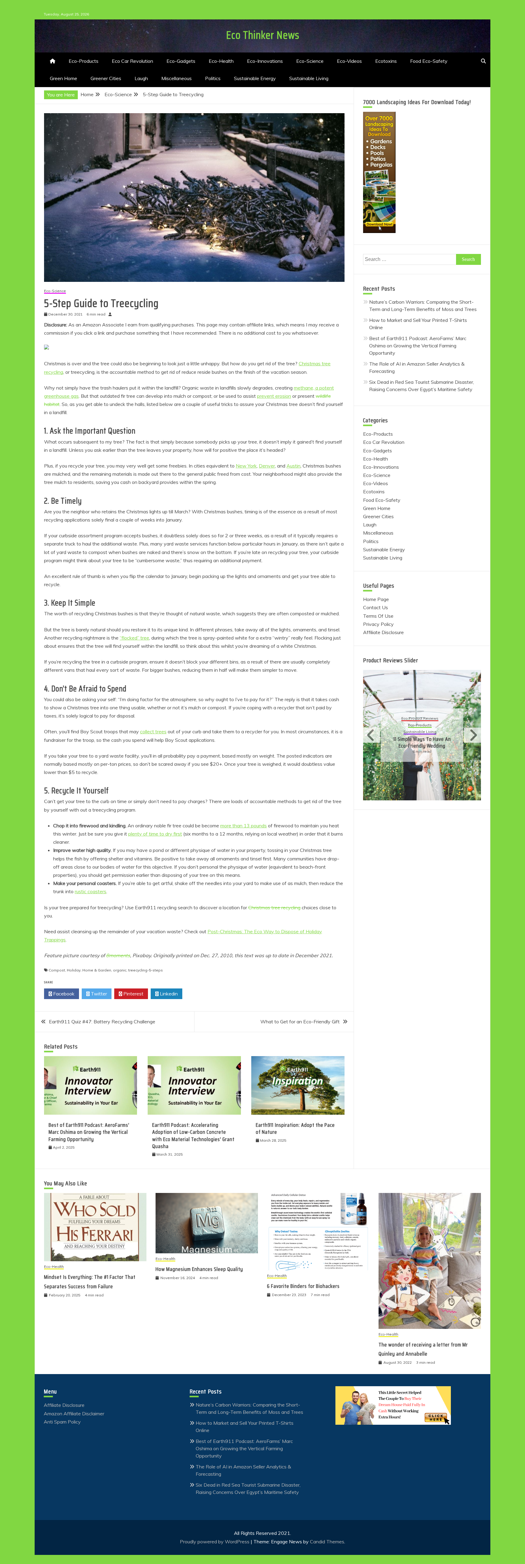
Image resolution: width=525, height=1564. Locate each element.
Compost (57, 970)
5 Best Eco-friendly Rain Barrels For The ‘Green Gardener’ (422, 739)
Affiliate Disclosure (383, 632)
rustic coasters (90, 891)
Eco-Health (221, 61)
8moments (118, 955)
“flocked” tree (134, 638)
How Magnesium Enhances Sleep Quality (199, 1269)
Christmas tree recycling (274, 907)
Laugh (141, 78)
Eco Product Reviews (419, 719)
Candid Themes (327, 1542)
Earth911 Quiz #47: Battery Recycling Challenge (102, 1021)
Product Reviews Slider (390, 660)
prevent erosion (274, 396)
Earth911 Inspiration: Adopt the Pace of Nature (295, 1128)
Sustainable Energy (255, 78)
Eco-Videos (349, 61)
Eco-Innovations (265, 61)
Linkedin (168, 994)
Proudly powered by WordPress (215, 1542)
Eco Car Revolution (132, 61)
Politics (213, 78)
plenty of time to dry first (155, 834)
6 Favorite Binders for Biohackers (303, 1286)
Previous (371, 735)
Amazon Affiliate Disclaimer (74, 1413)
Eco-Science (310, 61)
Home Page (376, 599)
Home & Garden (96, 970)
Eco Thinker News (262, 35)
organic (119, 970)
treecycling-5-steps (145, 970)
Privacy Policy (378, 624)
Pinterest (132, 994)
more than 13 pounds (243, 826)
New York (246, 466)
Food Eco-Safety (429, 61)
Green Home (63, 78)
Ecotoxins (386, 61)
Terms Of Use (378, 616)
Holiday (74, 970)
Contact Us (375, 607)
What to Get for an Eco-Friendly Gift (300, 1021)
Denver (267, 466)
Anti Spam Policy (62, 1422)
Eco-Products (83, 61)
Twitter (98, 994)
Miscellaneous (176, 78)
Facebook (63, 994)
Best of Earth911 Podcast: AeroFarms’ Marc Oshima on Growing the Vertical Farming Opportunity (89, 1132)
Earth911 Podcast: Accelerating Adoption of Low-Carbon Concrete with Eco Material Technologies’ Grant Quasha (193, 1135)
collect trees (153, 731)
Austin (293, 466)
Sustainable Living (308, 78)
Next (472, 735)
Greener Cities (106, 78)
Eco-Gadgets (180, 61)
